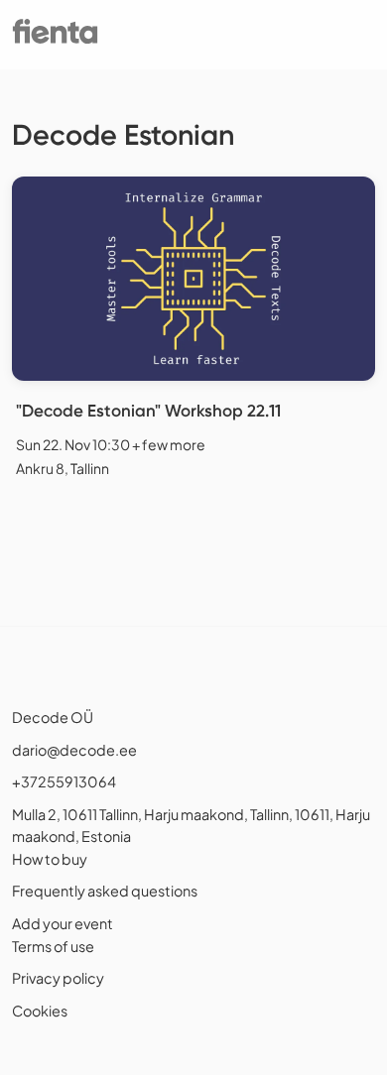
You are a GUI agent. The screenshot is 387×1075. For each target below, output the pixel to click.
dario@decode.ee (74, 750)
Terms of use (53, 946)
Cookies (39, 1010)
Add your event (62, 923)
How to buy (49, 859)
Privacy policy (58, 978)
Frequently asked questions (104, 890)
